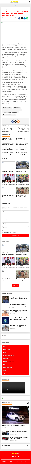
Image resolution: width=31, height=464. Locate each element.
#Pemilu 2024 (6, 349)
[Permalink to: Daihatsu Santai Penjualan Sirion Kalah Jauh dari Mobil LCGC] (5, 438)
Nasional (3, 18)
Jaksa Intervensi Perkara (9, 110)
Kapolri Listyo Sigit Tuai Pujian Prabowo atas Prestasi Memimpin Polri (8, 196)
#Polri (4, 346)
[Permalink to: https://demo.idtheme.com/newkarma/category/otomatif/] (28, 403)
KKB (4, 373)
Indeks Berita (25, 461)
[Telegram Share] (24, 18)
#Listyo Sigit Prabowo (8, 355)
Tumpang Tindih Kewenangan (10, 112)
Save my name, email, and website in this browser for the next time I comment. (15, 231)
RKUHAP (19, 110)
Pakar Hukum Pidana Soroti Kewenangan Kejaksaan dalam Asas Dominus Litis (7, 128)
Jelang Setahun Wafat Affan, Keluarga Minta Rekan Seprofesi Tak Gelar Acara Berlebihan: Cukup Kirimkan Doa (22, 196)
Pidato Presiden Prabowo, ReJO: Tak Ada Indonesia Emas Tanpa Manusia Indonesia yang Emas (8, 183)
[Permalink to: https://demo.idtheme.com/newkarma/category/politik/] (28, 446)
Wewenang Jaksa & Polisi (9, 114)
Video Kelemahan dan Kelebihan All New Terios (13, 426)
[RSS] (18, 121)
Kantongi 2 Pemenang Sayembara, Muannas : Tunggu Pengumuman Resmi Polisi (19, 297)
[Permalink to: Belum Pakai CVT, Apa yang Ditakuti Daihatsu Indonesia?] (5, 432)
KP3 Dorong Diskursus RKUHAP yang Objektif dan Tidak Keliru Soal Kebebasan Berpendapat (22, 153)
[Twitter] (15, 121)
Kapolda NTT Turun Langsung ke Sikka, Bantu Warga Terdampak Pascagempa (22, 183)
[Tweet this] (22, 18)
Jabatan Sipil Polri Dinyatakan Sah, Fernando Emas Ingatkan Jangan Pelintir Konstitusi (22, 139)
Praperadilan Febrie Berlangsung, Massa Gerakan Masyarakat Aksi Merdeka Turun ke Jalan (22, 171)
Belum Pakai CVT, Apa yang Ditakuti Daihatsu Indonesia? (18, 432)
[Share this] (19, 18)
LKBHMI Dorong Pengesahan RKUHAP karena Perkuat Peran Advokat (7, 148)
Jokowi (4, 370)
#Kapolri (5, 352)
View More (15, 285)
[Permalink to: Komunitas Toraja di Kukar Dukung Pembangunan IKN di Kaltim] (5, 328)
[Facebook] (12, 121)
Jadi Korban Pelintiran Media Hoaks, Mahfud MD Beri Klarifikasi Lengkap (17, 305)
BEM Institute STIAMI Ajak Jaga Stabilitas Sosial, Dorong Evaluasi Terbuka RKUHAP (22, 144)
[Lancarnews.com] (16, 1)
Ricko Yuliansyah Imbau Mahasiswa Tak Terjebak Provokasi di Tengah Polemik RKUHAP (8, 144)
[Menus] (2, 2)
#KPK (4, 364)
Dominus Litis (17, 107)
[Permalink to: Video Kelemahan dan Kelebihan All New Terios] (15, 415)
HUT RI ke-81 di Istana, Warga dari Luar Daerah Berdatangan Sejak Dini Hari (7, 171)
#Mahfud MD (6, 358)
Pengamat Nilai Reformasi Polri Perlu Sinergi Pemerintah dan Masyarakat (8, 153)
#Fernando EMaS (7, 107)
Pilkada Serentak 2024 (8, 361)
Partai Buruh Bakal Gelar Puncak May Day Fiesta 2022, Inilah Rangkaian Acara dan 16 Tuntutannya (19, 311)
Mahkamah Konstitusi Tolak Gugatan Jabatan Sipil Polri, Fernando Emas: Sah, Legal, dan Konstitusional (7, 139)
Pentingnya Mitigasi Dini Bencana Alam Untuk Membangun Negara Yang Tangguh (19, 318)
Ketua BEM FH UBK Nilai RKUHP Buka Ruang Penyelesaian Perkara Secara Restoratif (22, 148)
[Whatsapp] (27, 18)
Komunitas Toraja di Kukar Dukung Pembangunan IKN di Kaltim (18, 326)
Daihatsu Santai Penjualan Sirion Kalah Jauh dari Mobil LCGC (19, 438)
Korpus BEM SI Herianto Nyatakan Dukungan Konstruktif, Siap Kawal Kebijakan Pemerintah (23, 128)
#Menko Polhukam (7, 367)
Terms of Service (17, 461)
